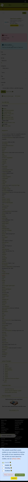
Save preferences (20, 475)
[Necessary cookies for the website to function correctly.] (10, 462)
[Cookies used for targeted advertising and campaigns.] (11, 468)
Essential (7, 462)
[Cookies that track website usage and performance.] (10, 465)
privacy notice (16, 459)
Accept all (14, 478)
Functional (7, 470)
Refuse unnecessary (8, 475)
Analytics (7, 465)
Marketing (7, 468)
